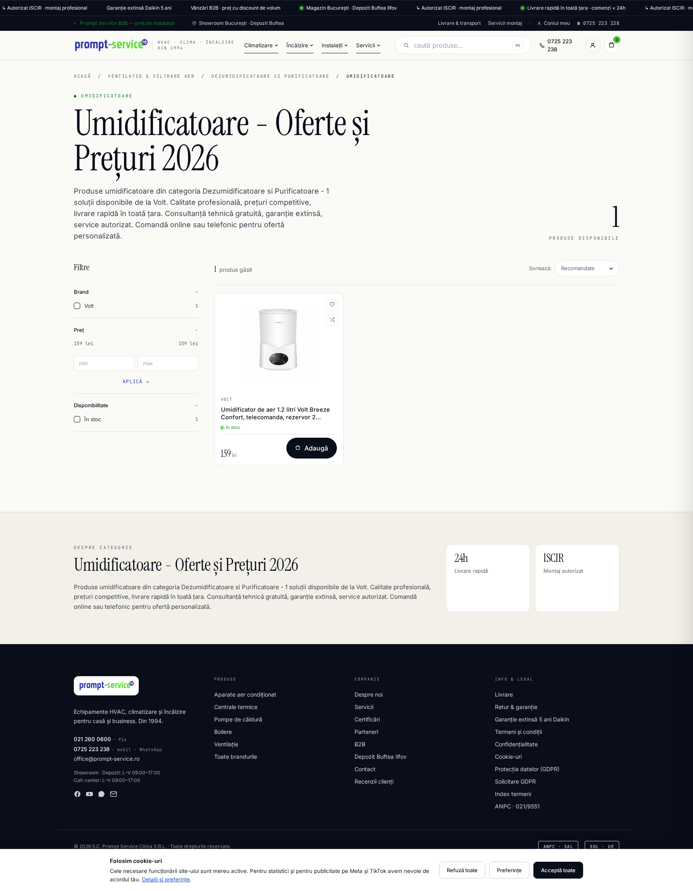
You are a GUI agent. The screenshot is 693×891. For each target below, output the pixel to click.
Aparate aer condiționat (245, 694)
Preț (79, 330)
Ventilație (226, 744)
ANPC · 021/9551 (517, 806)
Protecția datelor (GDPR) (527, 769)
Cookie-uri (508, 756)
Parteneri (366, 731)
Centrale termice (235, 706)
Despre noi (369, 694)
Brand (81, 292)
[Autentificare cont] (592, 45)
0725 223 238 (559, 45)
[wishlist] (332, 304)
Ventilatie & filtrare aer (151, 76)
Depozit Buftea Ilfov (381, 756)
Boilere (223, 731)
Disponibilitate (91, 405)
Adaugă (316, 448)
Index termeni (513, 793)
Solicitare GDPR (515, 781)
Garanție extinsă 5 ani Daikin (532, 719)
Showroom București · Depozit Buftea (241, 23)
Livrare (504, 694)
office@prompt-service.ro (107, 759)
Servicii (364, 706)
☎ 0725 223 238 (598, 23)
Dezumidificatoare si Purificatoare (270, 76)
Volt (141, 306)
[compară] (332, 319)
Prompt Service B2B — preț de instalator (127, 23)
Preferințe (509, 870)
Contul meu (557, 23)
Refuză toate (462, 870)
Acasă (82, 76)
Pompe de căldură (238, 719)
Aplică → (136, 381)
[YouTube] (89, 794)
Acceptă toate (558, 870)
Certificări (367, 719)
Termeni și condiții (518, 731)
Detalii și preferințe (166, 879)
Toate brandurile (235, 756)
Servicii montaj (505, 23)
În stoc (141, 419)
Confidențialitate (516, 744)
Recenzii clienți (374, 781)
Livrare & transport (459, 23)
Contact (365, 769)
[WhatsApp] (101, 794)
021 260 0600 (92, 739)
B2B (360, 744)
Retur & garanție (516, 706)
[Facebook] (77, 794)
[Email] (113, 794)
